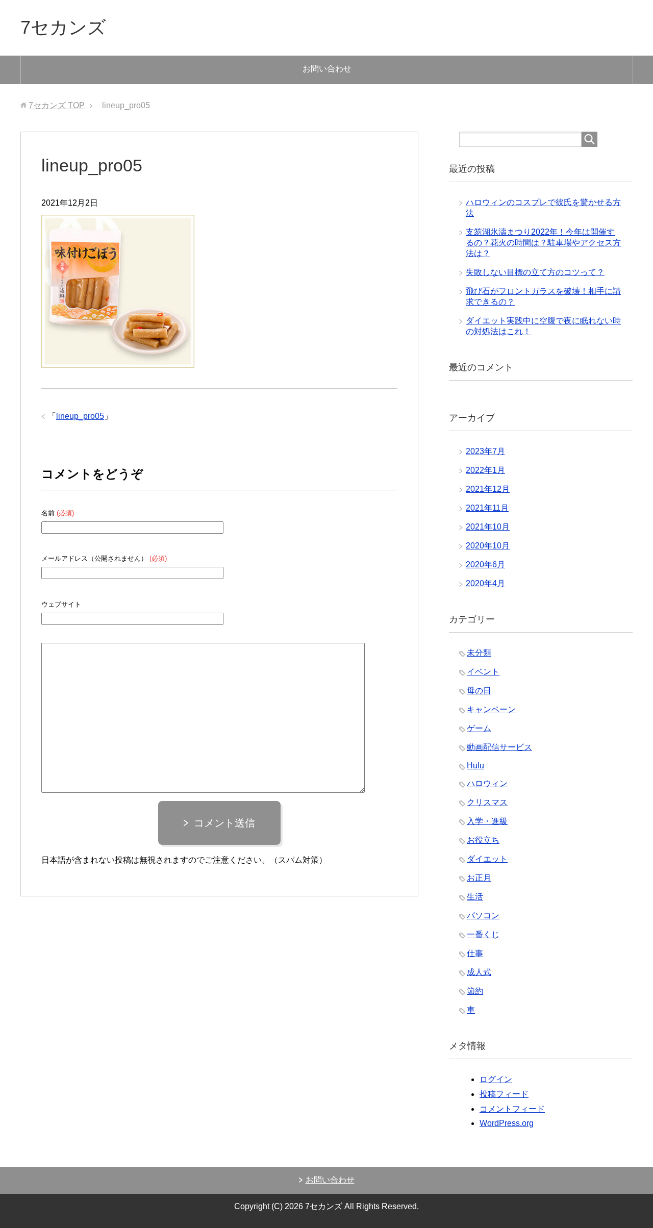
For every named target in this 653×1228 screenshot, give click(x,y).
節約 (475, 991)
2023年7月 (485, 451)
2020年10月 (488, 545)
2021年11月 (487, 508)
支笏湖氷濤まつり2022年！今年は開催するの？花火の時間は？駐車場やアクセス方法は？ (543, 243)
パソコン (483, 915)
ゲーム (479, 728)
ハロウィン (487, 783)
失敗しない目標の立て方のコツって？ (535, 272)
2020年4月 (485, 583)
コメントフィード (512, 1109)
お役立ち (483, 840)
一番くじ (483, 934)
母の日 (479, 690)
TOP (57, 105)
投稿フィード (504, 1094)
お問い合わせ (327, 68)
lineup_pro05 (80, 416)
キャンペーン (491, 709)
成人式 (479, 972)
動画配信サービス (499, 747)
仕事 (475, 953)
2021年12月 (488, 489)
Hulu (475, 765)
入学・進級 (487, 821)
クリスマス (487, 802)
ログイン (496, 1079)
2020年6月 (485, 564)
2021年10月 (488, 526)
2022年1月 (485, 470)
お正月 (479, 877)
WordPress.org (507, 1123)
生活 (475, 896)
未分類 (479, 652)
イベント (483, 671)
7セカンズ (63, 27)
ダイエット (487, 859)
